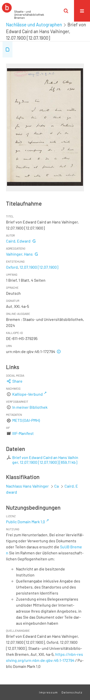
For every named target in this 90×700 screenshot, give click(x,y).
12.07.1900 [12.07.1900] (39, 267)
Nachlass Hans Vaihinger (27, 486)
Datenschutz (72, 692)
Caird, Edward (18, 241)
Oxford (12, 267)
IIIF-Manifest (23, 433)
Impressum (48, 692)
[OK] (66, 11)
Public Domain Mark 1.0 (25, 521)
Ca (56, 486)
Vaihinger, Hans (19, 254)
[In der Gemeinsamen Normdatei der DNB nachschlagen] (34, 241)
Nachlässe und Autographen (34, 24)
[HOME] (23, 11)
